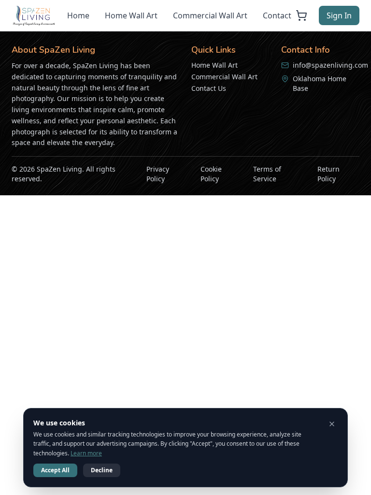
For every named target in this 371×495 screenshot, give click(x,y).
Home (78, 15)
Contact (277, 15)
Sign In (339, 15)
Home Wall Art (131, 15)
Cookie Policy (211, 173)
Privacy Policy (157, 173)
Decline (102, 470)
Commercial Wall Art (210, 15)
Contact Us (208, 88)
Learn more (86, 453)
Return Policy (328, 173)
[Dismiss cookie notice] (332, 424)
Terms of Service (267, 173)
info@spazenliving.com (330, 65)
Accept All (55, 470)
